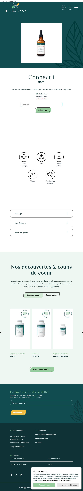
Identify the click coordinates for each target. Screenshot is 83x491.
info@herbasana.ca (17, 446)
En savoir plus (41, 96)
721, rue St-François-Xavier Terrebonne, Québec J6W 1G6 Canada (19, 439)
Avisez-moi (42, 110)
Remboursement (41, 438)
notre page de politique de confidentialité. (57, 480)
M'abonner (17, 412)
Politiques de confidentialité (45, 434)
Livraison (38, 442)
